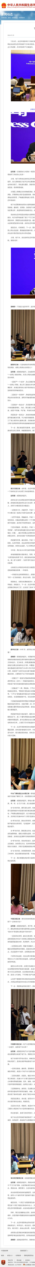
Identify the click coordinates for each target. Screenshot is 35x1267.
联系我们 (27, 1260)
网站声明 (10, 1260)
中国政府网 (4, 1250)
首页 (9, 17)
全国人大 (10, 1255)
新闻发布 (22, 17)
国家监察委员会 (29, 1255)
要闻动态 (15, 17)
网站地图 (19, 1260)
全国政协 (18, 1255)
